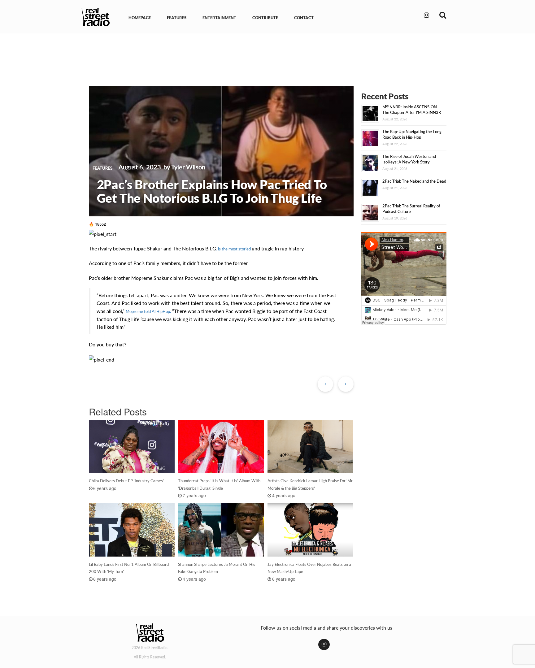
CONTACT (304, 17)
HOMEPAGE (139, 17)
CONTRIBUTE (265, 17)
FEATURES (176, 17)
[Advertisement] (267, 55)
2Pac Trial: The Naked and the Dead (414, 181)
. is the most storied (233, 248)
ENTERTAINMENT (219, 17)
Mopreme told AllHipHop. (148, 311)
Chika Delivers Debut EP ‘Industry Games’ (126, 480)
